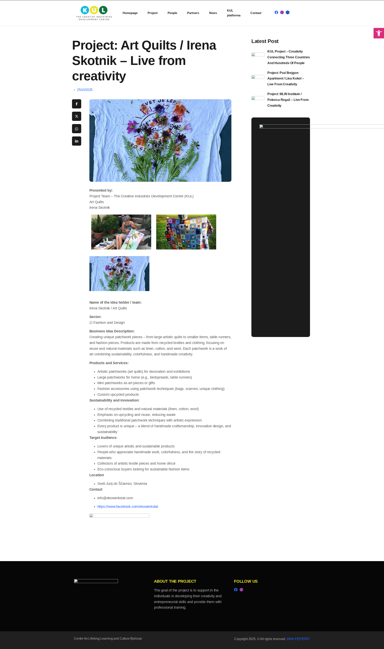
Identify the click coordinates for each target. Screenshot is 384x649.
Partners (193, 13)
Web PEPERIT (298, 639)
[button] (379, 33)
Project (153, 13)
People (172, 13)
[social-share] (76, 103)
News (213, 13)
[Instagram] (282, 12)
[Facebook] (276, 12)
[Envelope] (287, 12)
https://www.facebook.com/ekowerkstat (127, 507)
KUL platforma (233, 13)
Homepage (130, 13)
